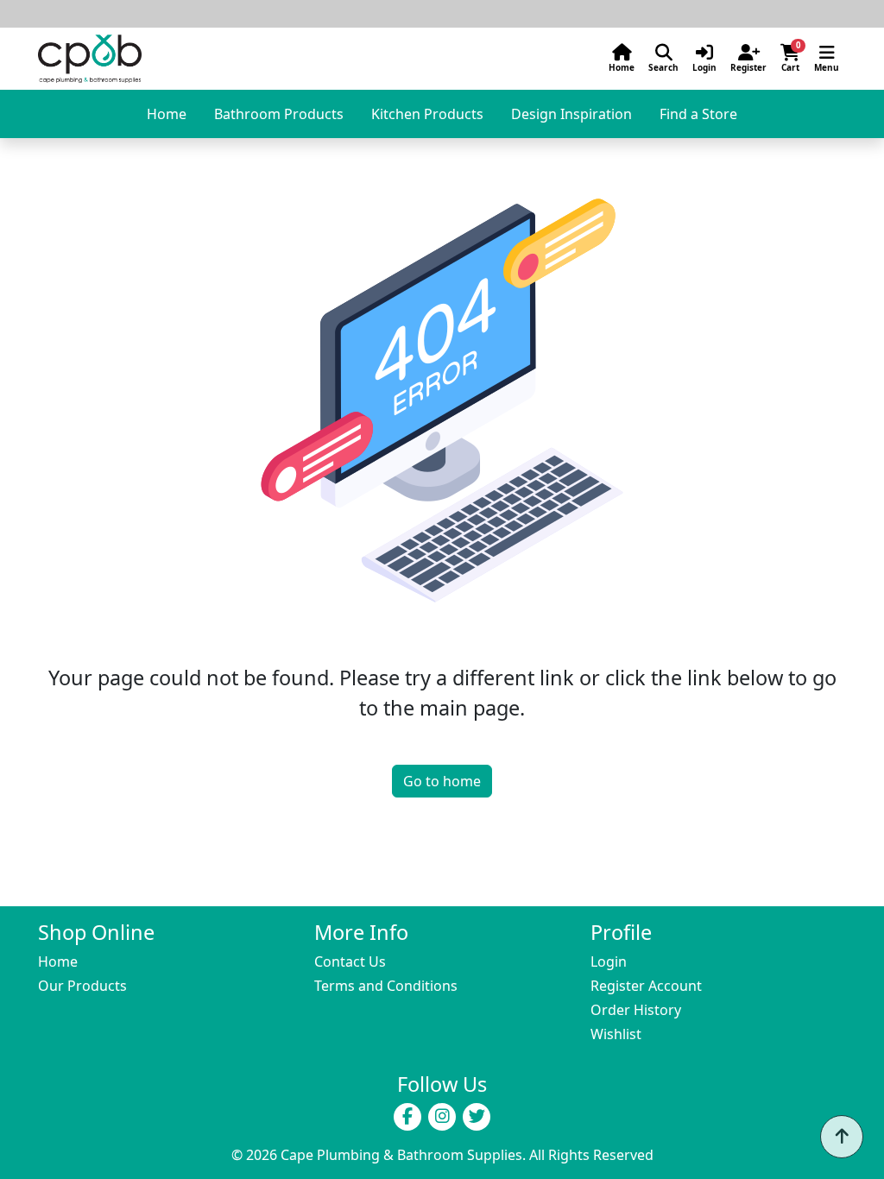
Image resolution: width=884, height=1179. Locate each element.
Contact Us (350, 961)
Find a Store (698, 113)
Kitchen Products (427, 113)
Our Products (82, 985)
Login (608, 961)
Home (166, 113)
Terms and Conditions (386, 985)
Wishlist (615, 1034)
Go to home (442, 781)
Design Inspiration (571, 113)
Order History (635, 1009)
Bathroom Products (279, 113)
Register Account (646, 985)
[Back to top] (841, 1136)
